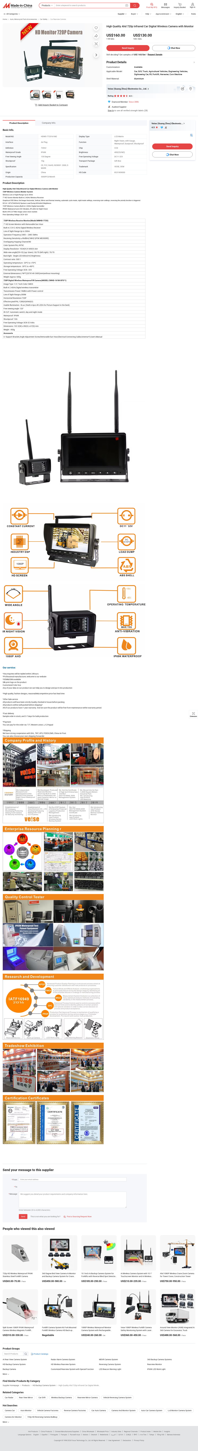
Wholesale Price (103, 1431)
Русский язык (75, 1434)
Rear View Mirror (26, 1397)
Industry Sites (116, 1431)
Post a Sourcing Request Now (78, 1216)
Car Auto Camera (98, 1410)
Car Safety (43, 19)
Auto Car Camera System (151, 1410)
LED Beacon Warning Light (110, 1369)
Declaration (127, 1440)
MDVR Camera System (108, 1359)
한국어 (120, 1434)
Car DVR (42, 1397)
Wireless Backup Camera (61, 1397)
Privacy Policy (139, 1440)
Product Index (145, 1431)
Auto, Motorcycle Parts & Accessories (23, 19)
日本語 (128, 1434)
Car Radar (9, 1397)
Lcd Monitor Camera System (180, 1410)
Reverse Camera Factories (75, 1410)
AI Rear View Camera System (15, 1359)
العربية (113, 1434)
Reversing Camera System (110, 1364)
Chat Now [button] (175, 48)
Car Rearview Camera (58, 19)
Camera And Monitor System (124, 1410)
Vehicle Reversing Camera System (117, 1397)
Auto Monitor (26, 1410)
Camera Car (10, 1410)
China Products (46, 1431)
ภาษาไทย (143, 1434)
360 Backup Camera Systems (159, 1359)
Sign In (111, 110)
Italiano (85, 1434)
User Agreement (114, 1440)
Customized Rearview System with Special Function (72, 1369)
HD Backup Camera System (14, 1364)
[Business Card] (191, 135)
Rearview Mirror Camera (87, 1397)
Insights (167, 1431)
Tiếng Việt (160, 1434)
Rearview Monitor (154, 1364)
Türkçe (151, 1434)
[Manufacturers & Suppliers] (17, 5)
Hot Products (33, 1431)
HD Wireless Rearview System (63, 1364)
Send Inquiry (128, 48)
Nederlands (104, 1434)
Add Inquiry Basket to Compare (53, 104)
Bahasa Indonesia (173, 1434)
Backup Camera (9, 1369)
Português (54, 1434)
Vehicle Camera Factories (47, 1410)
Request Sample (155, 54)
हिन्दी (135, 1434)
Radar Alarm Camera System (63, 1359)
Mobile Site (157, 1431)
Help (147, 14)
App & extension (162, 14)
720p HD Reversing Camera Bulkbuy (42, 1417)
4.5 (153, 127)
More (5, 1422)
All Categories (12, 14)
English (36, 1434)
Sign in (192, 7)
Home (5, 19)
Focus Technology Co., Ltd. (81, 1440)
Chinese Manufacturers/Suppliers (67, 1431)
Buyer (133, 14)
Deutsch (94, 1434)
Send (23, 1216)
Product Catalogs (40, 1354)
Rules (193, 14)
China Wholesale (88, 1431)
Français (64, 1434)
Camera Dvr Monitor (13, 1417)
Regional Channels (131, 1431)
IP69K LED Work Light (156, 1369)
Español (45, 1434)
